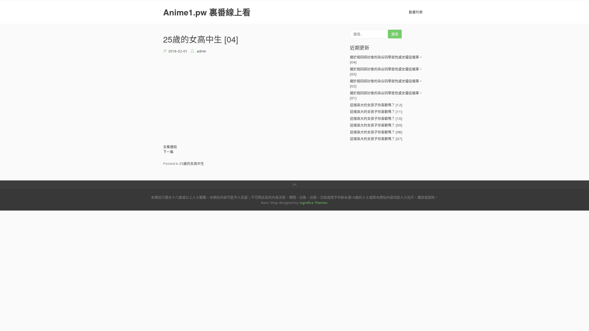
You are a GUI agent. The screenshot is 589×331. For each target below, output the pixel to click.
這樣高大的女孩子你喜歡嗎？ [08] (376, 132)
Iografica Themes (313, 202)
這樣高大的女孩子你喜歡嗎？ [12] (376, 105)
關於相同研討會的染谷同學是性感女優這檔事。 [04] (386, 60)
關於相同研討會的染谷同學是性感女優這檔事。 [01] (386, 95)
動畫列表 (416, 12)
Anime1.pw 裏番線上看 (207, 12)
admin (201, 51)
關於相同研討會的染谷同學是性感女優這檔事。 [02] (386, 83)
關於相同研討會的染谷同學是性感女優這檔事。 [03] (386, 72)
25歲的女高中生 (191, 163)
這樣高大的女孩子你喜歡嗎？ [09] (376, 125)
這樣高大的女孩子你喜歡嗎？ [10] (376, 118)
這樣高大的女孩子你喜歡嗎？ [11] (376, 111)
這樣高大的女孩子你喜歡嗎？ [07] (376, 138)
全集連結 (170, 146)
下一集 (168, 151)
